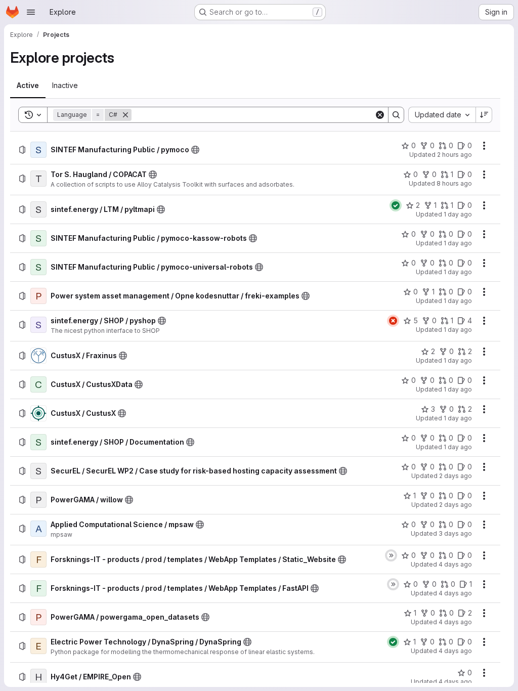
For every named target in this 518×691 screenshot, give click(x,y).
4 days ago (455, 564)
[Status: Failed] (393, 321)
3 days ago (455, 533)
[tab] (28, 85)
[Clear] (380, 115)
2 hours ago (454, 154)
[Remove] (125, 115)
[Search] (396, 115)
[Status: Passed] (396, 205)
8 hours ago (454, 183)
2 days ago (455, 476)
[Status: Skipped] (391, 555)
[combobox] (442, 115)
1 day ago (458, 214)
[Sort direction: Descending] (484, 115)
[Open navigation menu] (31, 12)
